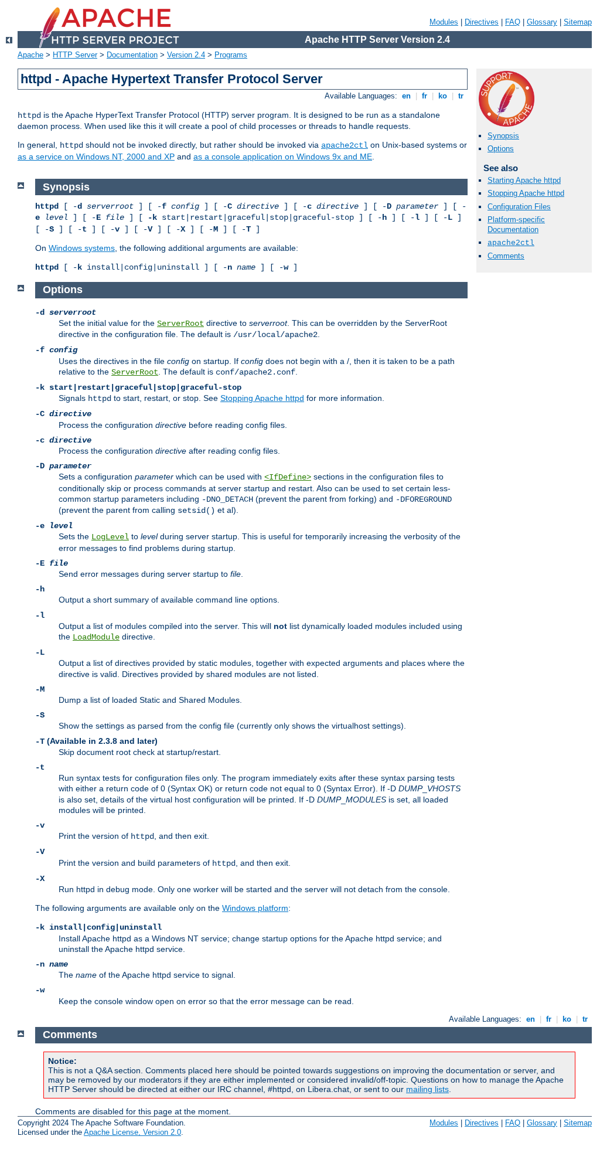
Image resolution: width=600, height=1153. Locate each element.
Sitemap (578, 22)
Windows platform (255, 908)
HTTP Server (75, 54)
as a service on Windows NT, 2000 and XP (96, 156)
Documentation (132, 54)
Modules (443, 22)
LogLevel (110, 537)
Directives (482, 22)
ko (442, 95)
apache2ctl (344, 145)
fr (424, 95)
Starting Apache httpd (524, 180)
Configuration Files (519, 206)
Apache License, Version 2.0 (132, 1132)
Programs (230, 54)
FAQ (512, 22)
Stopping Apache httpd (526, 193)
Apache (30, 54)
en (406, 95)
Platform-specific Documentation (516, 224)
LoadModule (96, 637)
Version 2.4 (186, 54)
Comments (506, 255)
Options (501, 148)
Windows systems (82, 248)
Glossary (542, 22)
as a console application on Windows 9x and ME (282, 156)
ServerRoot (180, 323)
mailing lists (427, 1089)
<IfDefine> (287, 477)
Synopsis (503, 135)
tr (461, 95)
